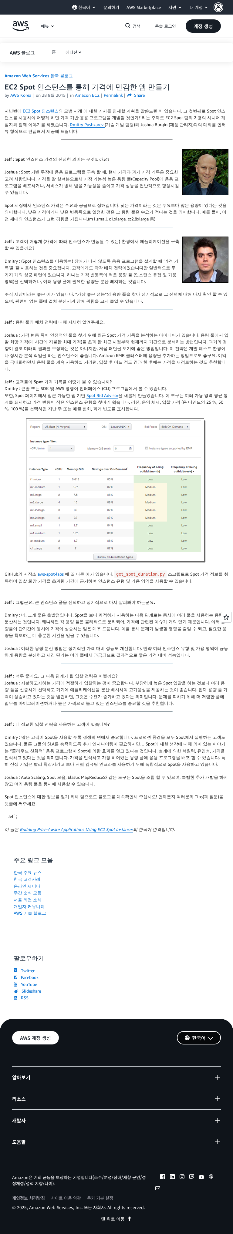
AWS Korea (20, 95)
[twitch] (191, 1177)
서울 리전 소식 (28, 899)
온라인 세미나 (27, 886)
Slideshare (30, 991)
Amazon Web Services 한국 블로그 (39, 75)
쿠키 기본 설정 (100, 1198)
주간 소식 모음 (28, 892)
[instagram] (182, 1177)
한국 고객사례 (27, 879)
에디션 (71, 52)
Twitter (27, 970)
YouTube (28, 984)
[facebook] (162, 1177)
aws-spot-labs (51, 574)
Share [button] (139, 95)
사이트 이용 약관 (66, 1198)
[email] (157, 1189)
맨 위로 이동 (113, 1218)
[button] (223, 7)
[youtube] (201, 1177)
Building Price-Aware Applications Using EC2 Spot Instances (76, 829)
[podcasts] (211, 1177)
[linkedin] (172, 1177)
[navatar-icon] (218, 7)
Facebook (29, 977)
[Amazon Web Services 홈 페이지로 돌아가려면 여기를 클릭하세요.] (20, 29)
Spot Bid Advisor (102, 395)
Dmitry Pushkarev (87, 124)
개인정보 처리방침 (28, 1198)
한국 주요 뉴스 (28, 872)
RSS (24, 997)
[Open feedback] (226, 617)
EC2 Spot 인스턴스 (41, 110)
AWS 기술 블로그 (30, 913)
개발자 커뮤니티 (29, 906)
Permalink (113, 95)
